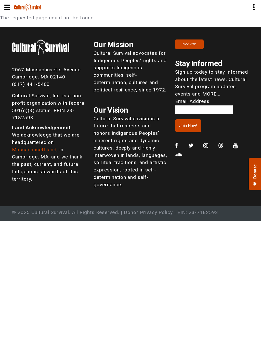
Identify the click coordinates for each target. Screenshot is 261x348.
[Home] (27, 7)
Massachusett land (34, 150)
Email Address (192, 101)
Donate (189, 44)
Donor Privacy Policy (148, 212)
